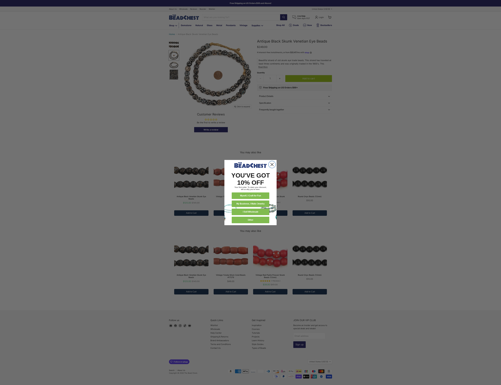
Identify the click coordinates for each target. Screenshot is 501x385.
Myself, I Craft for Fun (250, 196)
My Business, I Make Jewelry (250, 204)
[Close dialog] (272, 164)
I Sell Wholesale (250, 212)
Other (250, 220)
